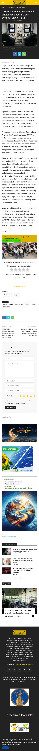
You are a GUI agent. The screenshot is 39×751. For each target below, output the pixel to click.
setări (18, 744)
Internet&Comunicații (21, 7)
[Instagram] (14, 670)
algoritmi (12, 302)
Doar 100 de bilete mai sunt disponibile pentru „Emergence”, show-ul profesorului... (25, 551)
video (33, 304)
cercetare (25, 302)
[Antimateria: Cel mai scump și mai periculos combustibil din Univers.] (19, 601)
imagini (5, 304)
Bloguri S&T (6, 584)
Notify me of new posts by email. (16, 403)
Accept (5, 748)
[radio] (11, 270)
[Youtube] (30, 670)
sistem (28, 304)
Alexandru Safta (11, 20)
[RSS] (19, 670)
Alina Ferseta (9, 616)
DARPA (31, 302)
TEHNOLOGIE (10, 7)
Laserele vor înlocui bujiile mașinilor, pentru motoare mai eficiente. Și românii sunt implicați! (29, 332)
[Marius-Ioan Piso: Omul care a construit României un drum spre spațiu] (6, 561)
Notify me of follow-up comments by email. (18, 401)
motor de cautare (19, 304)
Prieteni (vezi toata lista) (19, 715)
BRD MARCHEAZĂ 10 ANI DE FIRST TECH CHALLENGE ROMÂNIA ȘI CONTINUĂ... (23, 570)
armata (19, 302)
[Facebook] (9, 670)
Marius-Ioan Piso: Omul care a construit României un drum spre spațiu (23, 560)
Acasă (3, 7)
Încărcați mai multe (19, 578)
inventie (11, 304)
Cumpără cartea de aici (9, 536)
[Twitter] (25, 670)
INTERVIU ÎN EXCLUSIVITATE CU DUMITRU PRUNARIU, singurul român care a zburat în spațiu (8, 333)
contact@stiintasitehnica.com (24, 664)
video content (6, 306)
